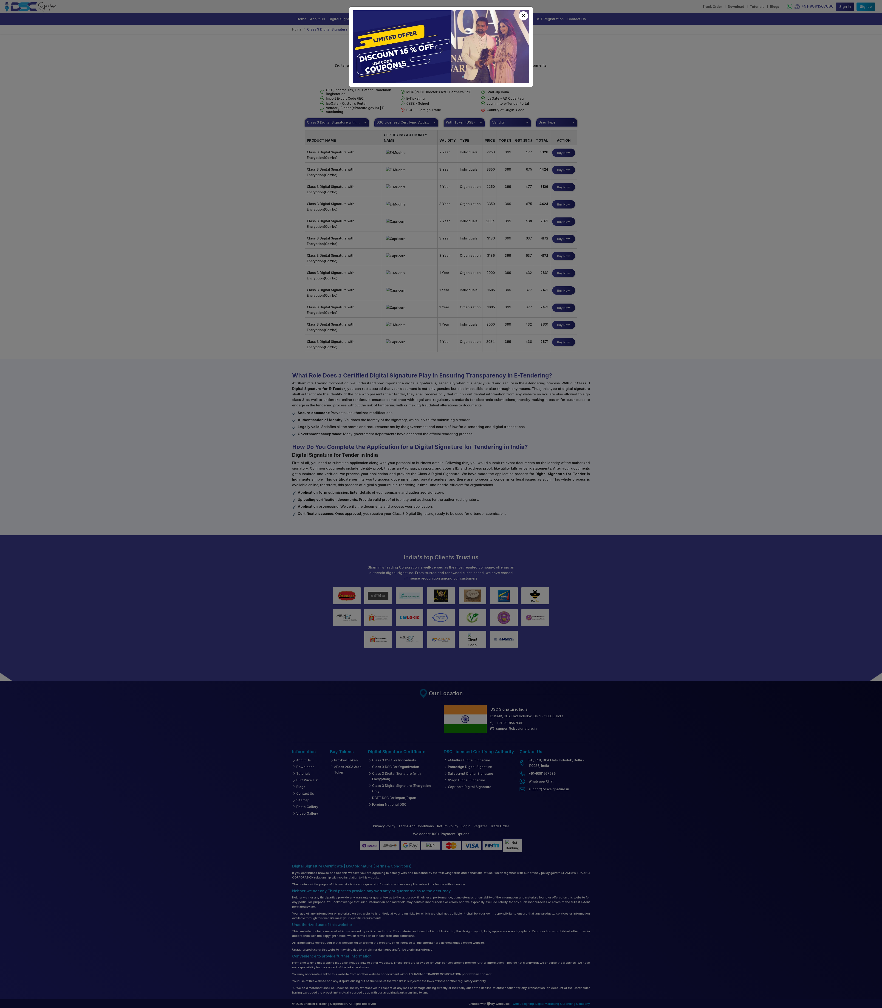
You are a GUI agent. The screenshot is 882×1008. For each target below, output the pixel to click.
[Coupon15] (441, 46)
